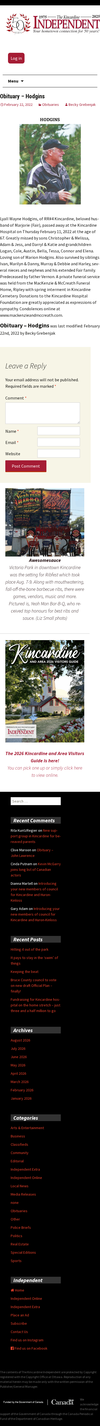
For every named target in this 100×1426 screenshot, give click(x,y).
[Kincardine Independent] (51, 23)
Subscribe (19, 1323)
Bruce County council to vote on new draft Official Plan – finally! (34, 985)
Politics (16, 1235)
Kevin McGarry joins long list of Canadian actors (36, 869)
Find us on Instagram (27, 1340)
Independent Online (26, 1177)
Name (12, 431)
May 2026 (18, 1065)
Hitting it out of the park (30, 949)
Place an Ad (20, 1315)
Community (20, 1152)
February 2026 (22, 1090)
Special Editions (23, 1252)
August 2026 (20, 1040)
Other (15, 1219)
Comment (16, 398)
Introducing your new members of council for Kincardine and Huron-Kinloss (35, 914)
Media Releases (23, 1194)
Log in (16, 58)
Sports (16, 1260)
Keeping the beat (24, 971)
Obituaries (50, 104)
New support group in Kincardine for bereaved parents (36, 836)
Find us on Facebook (30, 1348)
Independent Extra (25, 1169)
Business (18, 1136)
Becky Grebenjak (82, 104)
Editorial (17, 1161)
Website (12, 453)
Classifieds (19, 1144)
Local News (20, 1186)
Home (19, 1290)
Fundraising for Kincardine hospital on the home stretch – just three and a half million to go (35, 1005)
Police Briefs (21, 1227)
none (15, 1202)
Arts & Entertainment (27, 1127)
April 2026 (18, 1073)
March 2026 (20, 1081)
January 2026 (21, 1098)
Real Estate (20, 1244)
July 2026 (18, 1048)
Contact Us (19, 1331)
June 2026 (19, 1056)
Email (12, 442)
